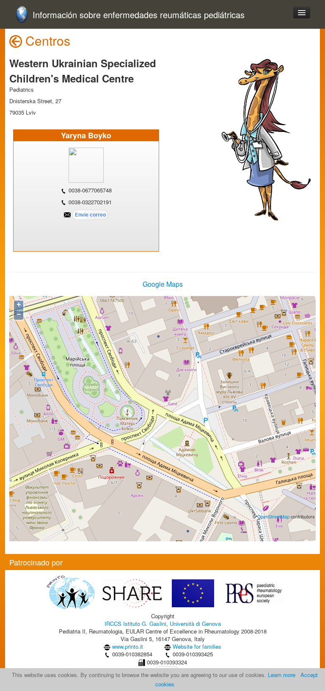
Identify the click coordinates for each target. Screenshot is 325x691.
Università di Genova (195, 624)
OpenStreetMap (273, 516)
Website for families (197, 646)
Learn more (281, 675)
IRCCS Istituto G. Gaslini (135, 624)
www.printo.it (127, 646)
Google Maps (163, 284)
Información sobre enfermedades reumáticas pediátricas (139, 15)
